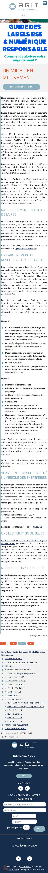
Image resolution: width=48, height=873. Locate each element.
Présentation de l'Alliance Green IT (21, 662)
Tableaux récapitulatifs (15, 728)
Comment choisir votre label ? (19, 669)
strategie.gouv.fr (34, 526)
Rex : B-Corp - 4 (14, 721)
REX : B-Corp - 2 (14, 713)
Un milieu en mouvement (16, 724)
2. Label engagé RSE (14, 677)
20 (22, 643)
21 (31, 643)
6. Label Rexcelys (13, 691)
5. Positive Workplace (15, 688)
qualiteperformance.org (26, 248)
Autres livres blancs (10, 737)
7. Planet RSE (11, 695)
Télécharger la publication (21, 87)
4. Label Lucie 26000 (14, 684)
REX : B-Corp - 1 (14, 710)
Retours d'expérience (15, 699)
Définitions (10, 666)
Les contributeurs (13, 658)
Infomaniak (13, 869)
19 (13, 643)
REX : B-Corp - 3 (14, 717)
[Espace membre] (24, 16)
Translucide (25, 866)
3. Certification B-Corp (15, 680)
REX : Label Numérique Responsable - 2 (25, 706)
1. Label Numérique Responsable (20, 673)
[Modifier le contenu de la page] (5, 867)
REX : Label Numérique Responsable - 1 (25, 702)
